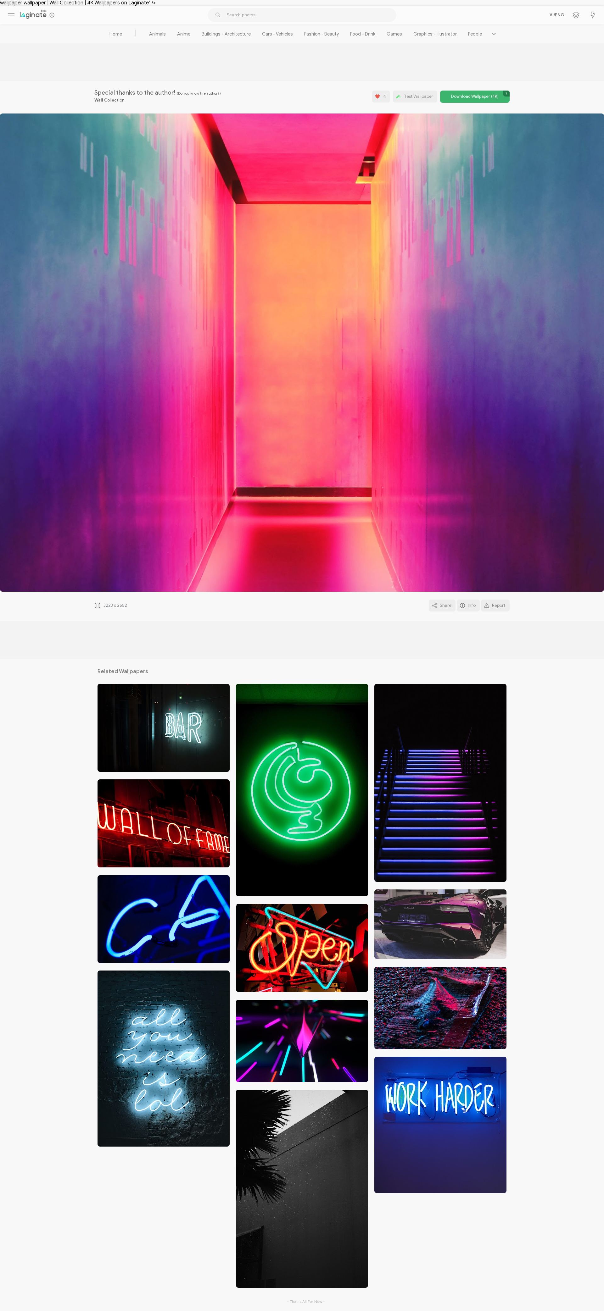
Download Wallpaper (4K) (475, 96)
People (475, 34)
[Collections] (576, 15)
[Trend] (593, 15)
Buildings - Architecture (226, 34)
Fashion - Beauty (321, 34)
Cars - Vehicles (277, 34)
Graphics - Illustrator (435, 34)
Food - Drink (362, 34)
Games (394, 34)
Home (115, 34)
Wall (98, 100)
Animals (157, 34)
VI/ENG (556, 15)
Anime (183, 34)
